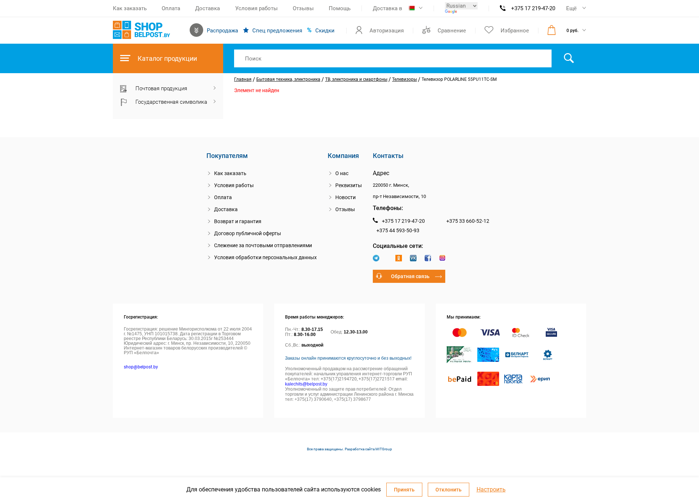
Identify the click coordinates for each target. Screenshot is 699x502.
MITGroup (383, 449)
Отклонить (448, 490)
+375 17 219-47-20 (533, 8)
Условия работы (256, 8)
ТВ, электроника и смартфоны (356, 79)
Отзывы (303, 8)
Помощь (340, 8)
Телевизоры (404, 79)
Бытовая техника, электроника (288, 79)
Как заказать (130, 8)
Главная (243, 79)
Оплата (171, 8)
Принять (404, 490)
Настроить (491, 490)
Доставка (207, 8)
